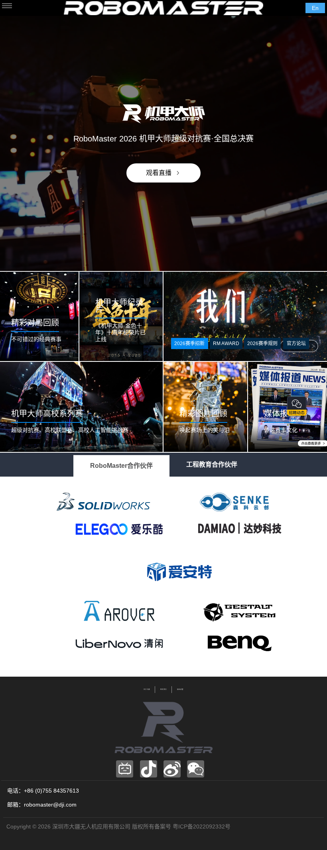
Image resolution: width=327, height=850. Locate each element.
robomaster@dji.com (50, 804)
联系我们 (163, 689)
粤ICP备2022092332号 (201, 826)
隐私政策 (180, 689)
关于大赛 (147, 689)
